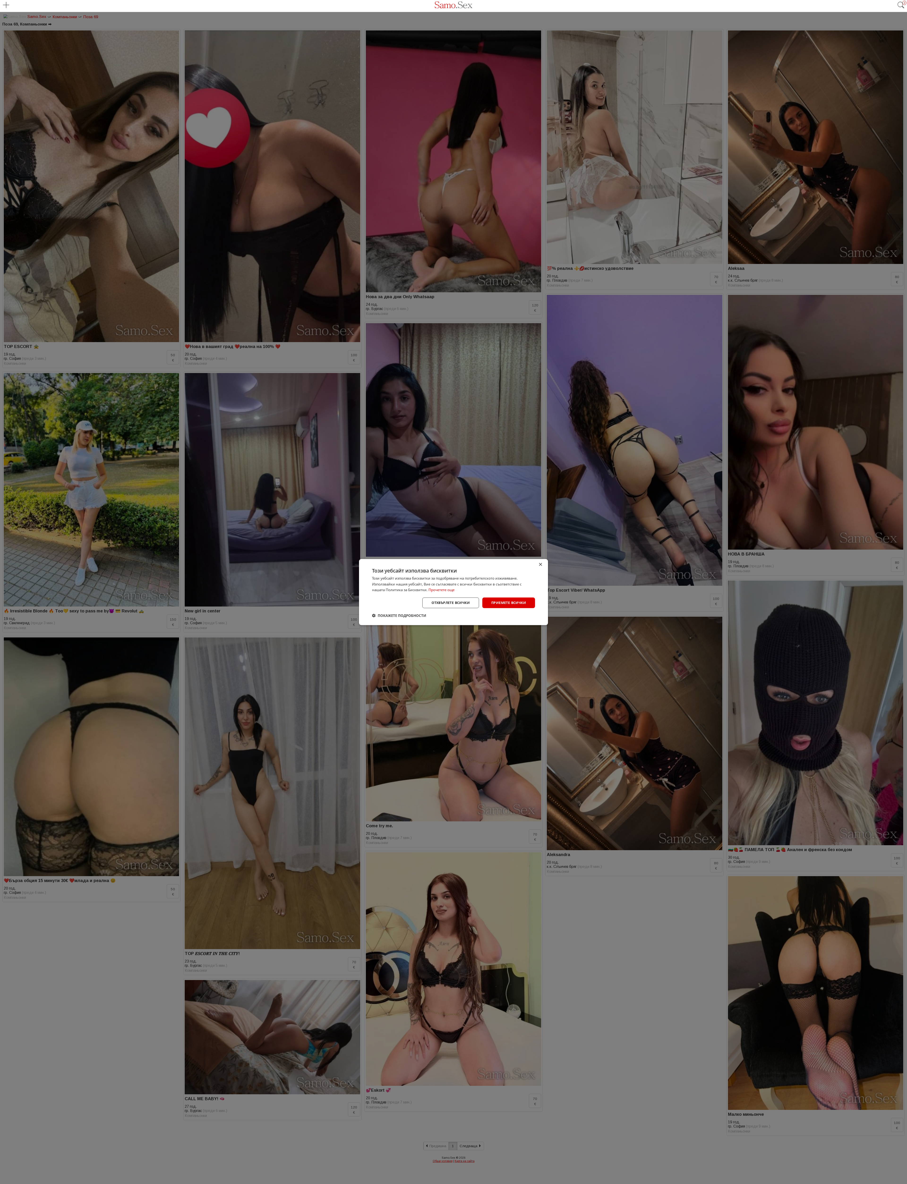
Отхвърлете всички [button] (451, 602)
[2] (901, 7)
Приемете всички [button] (508, 602)
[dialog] (453, 592)
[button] (399, 615)
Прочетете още (441, 589)
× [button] (540, 564)
